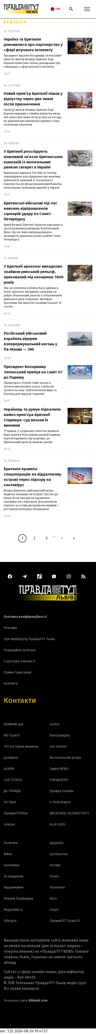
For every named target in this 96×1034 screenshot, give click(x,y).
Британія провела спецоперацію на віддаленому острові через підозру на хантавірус (32, 476)
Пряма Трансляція (17, 672)
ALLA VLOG (57, 824)
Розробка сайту (26, 1000)
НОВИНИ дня (13, 724)
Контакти (20, 700)
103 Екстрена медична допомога (21, 752)
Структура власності (19, 661)
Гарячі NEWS (59, 769)
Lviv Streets (58, 747)
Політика (10, 843)
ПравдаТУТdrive (16, 813)
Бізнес (54, 876)
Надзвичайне (14, 887)
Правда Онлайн (61, 791)
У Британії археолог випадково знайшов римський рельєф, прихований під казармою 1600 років (33, 274)
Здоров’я (56, 843)
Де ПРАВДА (12, 791)
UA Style (10, 802)
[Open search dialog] (71, 9)
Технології (57, 887)
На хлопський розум (65, 758)
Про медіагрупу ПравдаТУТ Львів (29, 639)
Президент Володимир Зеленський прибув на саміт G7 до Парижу (33, 372)
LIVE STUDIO (13, 780)
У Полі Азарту (60, 802)
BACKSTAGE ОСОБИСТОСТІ (69, 813)
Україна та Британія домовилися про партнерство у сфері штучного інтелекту (33, 44)
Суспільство (59, 854)
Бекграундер (60, 735)
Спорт (54, 910)
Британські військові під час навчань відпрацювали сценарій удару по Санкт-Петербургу (30, 211)
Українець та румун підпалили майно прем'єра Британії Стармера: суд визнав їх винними (32, 417)
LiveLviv (9, 824)
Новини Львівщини (18, 899)
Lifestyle (10, 921)
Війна (8, 854)
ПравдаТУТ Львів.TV (65, 921)
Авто (53, 899)
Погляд (55, 865)
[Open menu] (87, 9)
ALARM (9, 769)
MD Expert (11, 735)
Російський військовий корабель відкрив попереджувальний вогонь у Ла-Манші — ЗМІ (30, 341)
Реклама (10, 628)
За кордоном (13, 876)
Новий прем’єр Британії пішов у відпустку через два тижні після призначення (33, 99)
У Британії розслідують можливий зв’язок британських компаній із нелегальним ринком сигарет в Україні (33, 159)
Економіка (11, 865)
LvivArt (54, 724)
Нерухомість (13, 910)
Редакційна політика (19, 650)
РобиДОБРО (59, 780)
